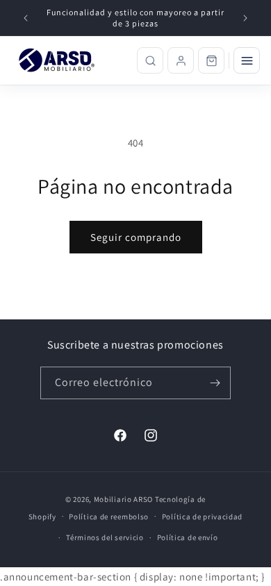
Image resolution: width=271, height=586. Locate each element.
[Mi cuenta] (180, 60)
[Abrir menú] (246, 60)
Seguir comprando (135, 237)
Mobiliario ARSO (124, 499)
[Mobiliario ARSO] (59, 60)
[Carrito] (211, 60)
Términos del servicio (105, 537)
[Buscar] (150, 60)
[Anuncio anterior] (25, 18)
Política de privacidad (202, 516)
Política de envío (187, 537)
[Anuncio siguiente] (245, 18)
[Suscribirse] (214, 383)
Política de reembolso (109, 516)
